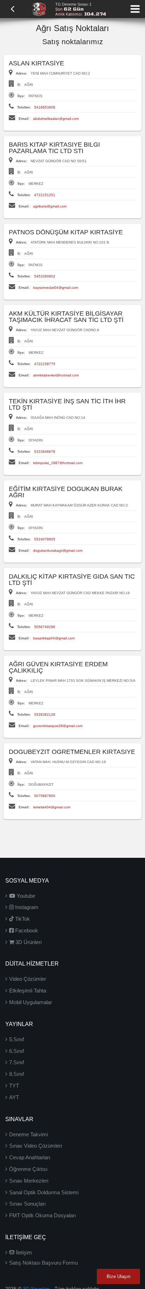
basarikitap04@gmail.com (54, 638)
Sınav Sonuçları (27, 1204)
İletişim (23, 1252)
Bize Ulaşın (118, 1276)
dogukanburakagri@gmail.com (57, 550)
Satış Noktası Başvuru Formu (43, 1263)
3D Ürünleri (28, 942)
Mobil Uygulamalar (30, 1002)
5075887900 (44, 796)
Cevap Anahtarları (29, 1157)
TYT (14, 1086)
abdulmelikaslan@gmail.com (56, 119)
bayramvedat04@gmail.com (55, 287)
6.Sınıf (16, 1051)
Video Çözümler (27, 979)
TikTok (22, 919)
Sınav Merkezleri (28, 1181)
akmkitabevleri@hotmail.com (56, 375)
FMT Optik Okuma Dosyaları (42, 1215)
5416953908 (44, 107)
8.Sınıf (16, 1074)
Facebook (26, 930)
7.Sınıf (16, 1062)
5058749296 (44, 627)
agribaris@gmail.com (50, 206)
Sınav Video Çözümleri (35, 1146)
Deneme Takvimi (28, 1134)
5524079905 (44, 539)
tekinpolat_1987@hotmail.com (57, 463)
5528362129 (44, 714)
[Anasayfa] (39, 8)
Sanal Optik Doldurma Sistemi (43, 1192)
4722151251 (44, 195)
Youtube (25, 896)
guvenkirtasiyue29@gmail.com (57, 726)
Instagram (26, 907)
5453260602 (44, 276)
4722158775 (44, 364)
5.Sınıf (16, 1039)
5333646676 (44, 451)
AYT (14, 1097)
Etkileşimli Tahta (27, 991)
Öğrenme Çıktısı (28, 1169)
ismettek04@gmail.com (51, 807)
